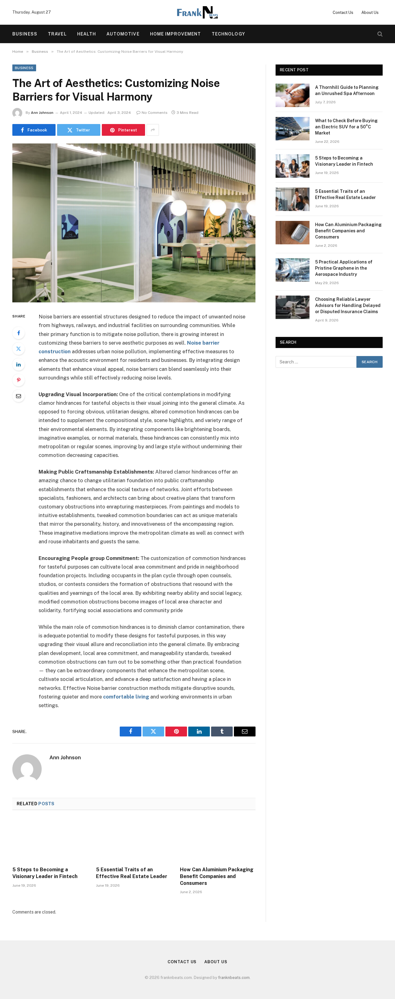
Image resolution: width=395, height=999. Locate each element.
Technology (228, 33)
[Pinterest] (18, 380)
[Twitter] (18, 348)
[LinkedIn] (18, 364)
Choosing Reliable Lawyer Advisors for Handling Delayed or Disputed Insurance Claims (347, 305)
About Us (370, 12)
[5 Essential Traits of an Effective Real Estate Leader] (134, 840)
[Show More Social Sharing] (153, 130)
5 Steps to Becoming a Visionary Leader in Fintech (44, 873)
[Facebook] (18, 333)
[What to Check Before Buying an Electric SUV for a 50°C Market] (293, 128)
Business (24, 33)
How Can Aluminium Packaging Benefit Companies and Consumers (216, 876)
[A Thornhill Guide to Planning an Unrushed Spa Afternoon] (293, 95)
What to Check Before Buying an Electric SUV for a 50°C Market (346, 126)
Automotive (122, 33)
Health (86, 33)
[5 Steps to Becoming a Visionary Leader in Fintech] (50, 840)
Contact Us (343, 12)
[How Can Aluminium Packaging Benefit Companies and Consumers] (218, 840)
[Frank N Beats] (197, 12)
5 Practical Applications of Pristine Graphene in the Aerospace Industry (343, 268)
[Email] (18, 396)
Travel (57, 33)
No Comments (155, 112)
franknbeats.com (234, 977)
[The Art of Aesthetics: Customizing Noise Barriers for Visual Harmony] (134, 222)
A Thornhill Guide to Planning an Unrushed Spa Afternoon (347, 90)
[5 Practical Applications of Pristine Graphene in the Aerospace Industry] (293, 270)
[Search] (379, 34)
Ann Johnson (42, 112)
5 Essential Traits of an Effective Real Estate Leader (131, 873)
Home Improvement (175, 33)
